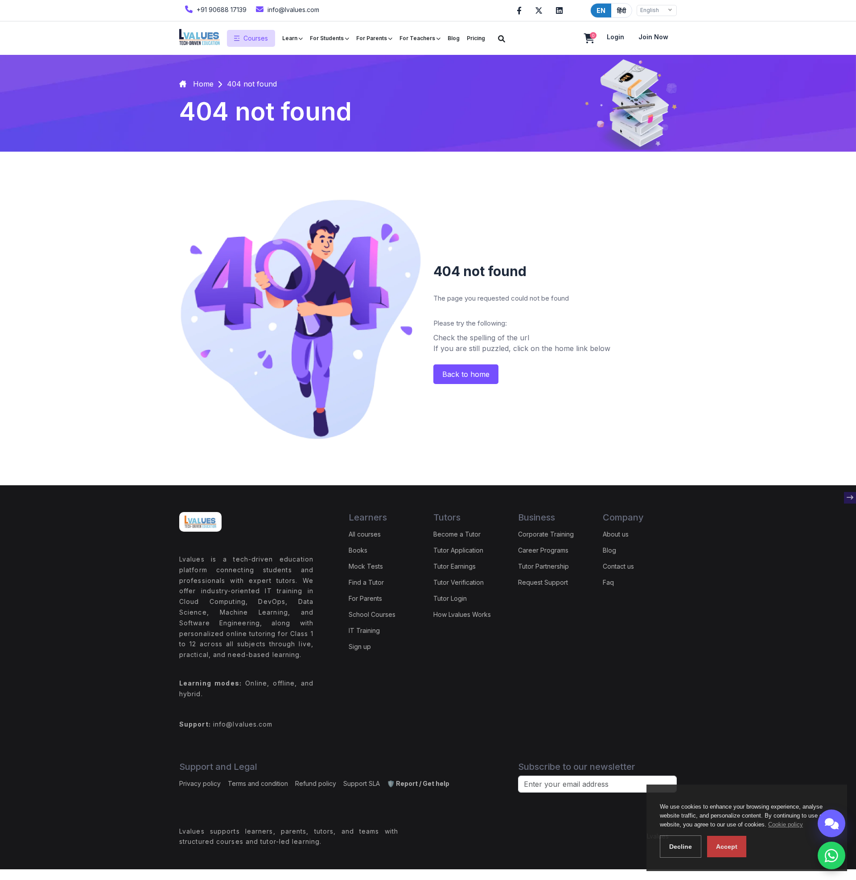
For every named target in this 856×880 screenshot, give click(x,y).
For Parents (372, 38)
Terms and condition (258, 783)
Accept (726, 846)
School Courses (372, 614)
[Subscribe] (850, 498)
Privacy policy (200, 783)
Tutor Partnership (543, 566)
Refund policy (315, 783)
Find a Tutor (366, 582)
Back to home (466, 374)
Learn (290, 38)
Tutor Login (450, 598)
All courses (365, 534)
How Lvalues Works (462, 614)
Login (615, 37)
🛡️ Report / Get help (418, 783)
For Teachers (417, 38)
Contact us (618, 566)
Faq (608, 582)
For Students (327, 38)
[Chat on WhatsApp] (831, 855)
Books (358, 550)
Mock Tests (366, 566)
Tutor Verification (458, 582)
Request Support (543, 582)
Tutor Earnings (454, 566)
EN (601, 10)
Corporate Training (546, 534)
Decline (680, 846)
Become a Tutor (457, 534)
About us (616, 534)
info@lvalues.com (292, 9)
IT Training (364, 630)
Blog (454, 38)
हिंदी (621, 10)
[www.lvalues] (199, 38)
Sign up (360, 646)
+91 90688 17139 (221, 9)
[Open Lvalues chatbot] (831, 823)
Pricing (476, 38)
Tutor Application (458, 550)
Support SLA (361, 783)
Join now (653, 37)
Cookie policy (785, 824)
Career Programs (543, 550)
